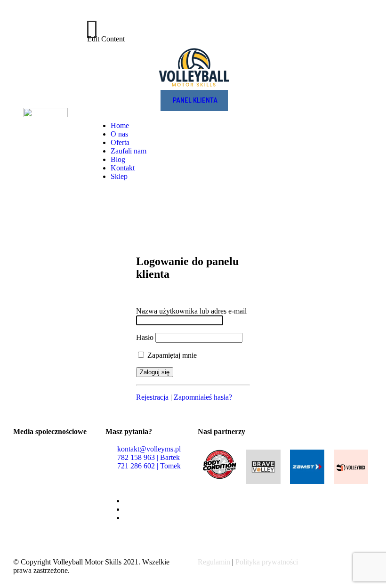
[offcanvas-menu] (369, 19)
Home (120, 125)
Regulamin (214, 562)
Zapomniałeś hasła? (203, 397)
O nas (119, 134)
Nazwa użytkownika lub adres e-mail (191, 311)
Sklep (119, 176)
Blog (118, 159)
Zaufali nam (128, 151)
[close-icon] (91, 29)
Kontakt (123, 168)
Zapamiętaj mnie (171, 355)
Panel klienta (195, 101)
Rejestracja (152, 397)
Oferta (120, 142)
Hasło (144, 337)
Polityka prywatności (266, 562)
